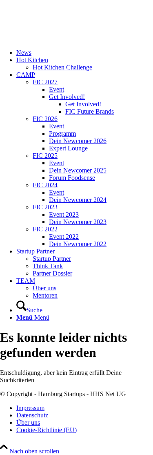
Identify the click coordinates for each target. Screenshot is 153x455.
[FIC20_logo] (61, 38)
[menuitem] (84, 52)
